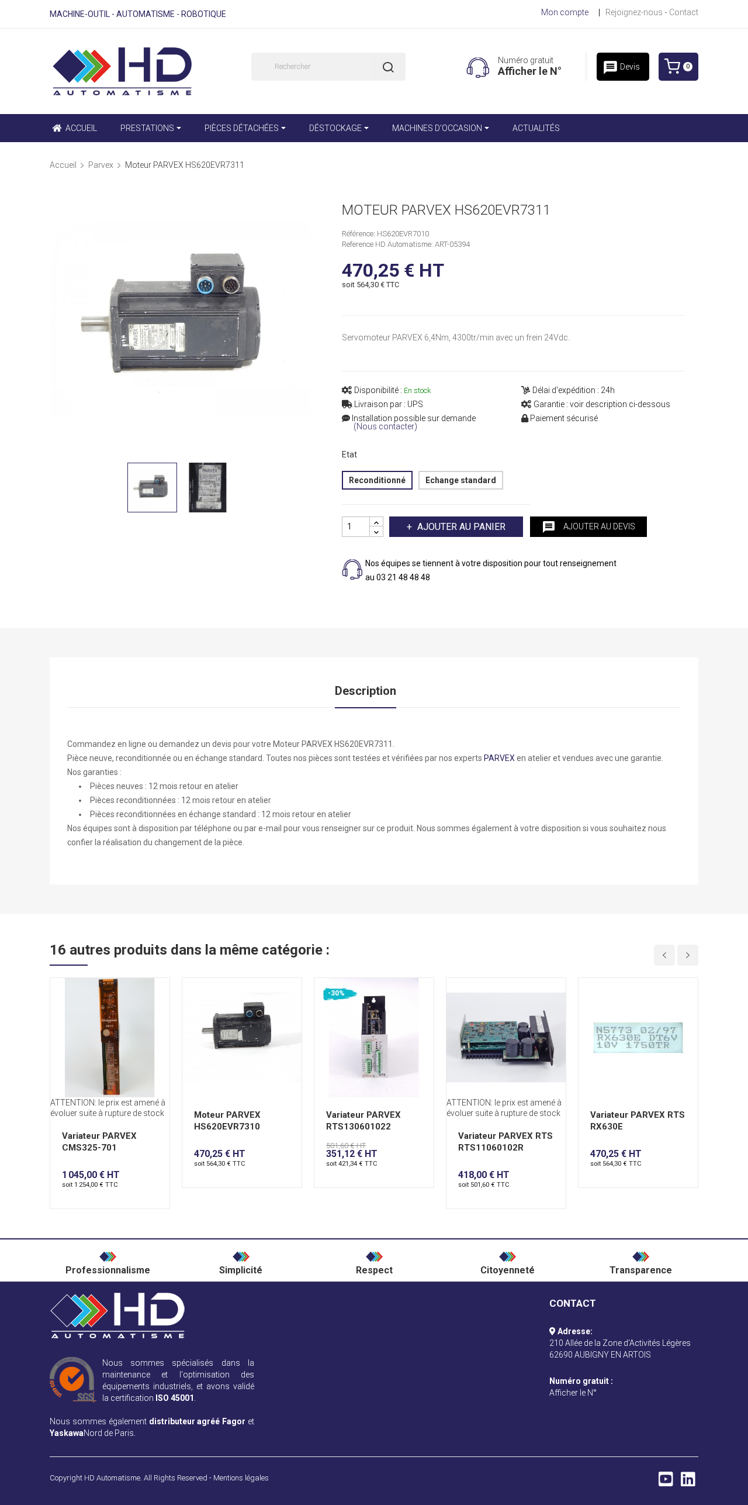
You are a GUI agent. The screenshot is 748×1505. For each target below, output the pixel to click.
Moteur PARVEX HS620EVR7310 (227, 1121)
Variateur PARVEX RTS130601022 (363, 1121)
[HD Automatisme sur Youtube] (666, 1482)
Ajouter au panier (461, 526)
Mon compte (564, 12)
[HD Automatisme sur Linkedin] (688, 1482)
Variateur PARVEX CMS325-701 (99, 1142)
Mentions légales (241, 1477)
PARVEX (499, 758)
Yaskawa (67, 1433)
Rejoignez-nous (634, 12)
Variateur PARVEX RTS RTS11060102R (505, 1142)
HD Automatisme (112, 1477)
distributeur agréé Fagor (197, 1421)
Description (365, 691)
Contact (683, 12)
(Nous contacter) (385, 426)
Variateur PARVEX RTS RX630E (637, 1121)
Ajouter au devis (588, 527)
